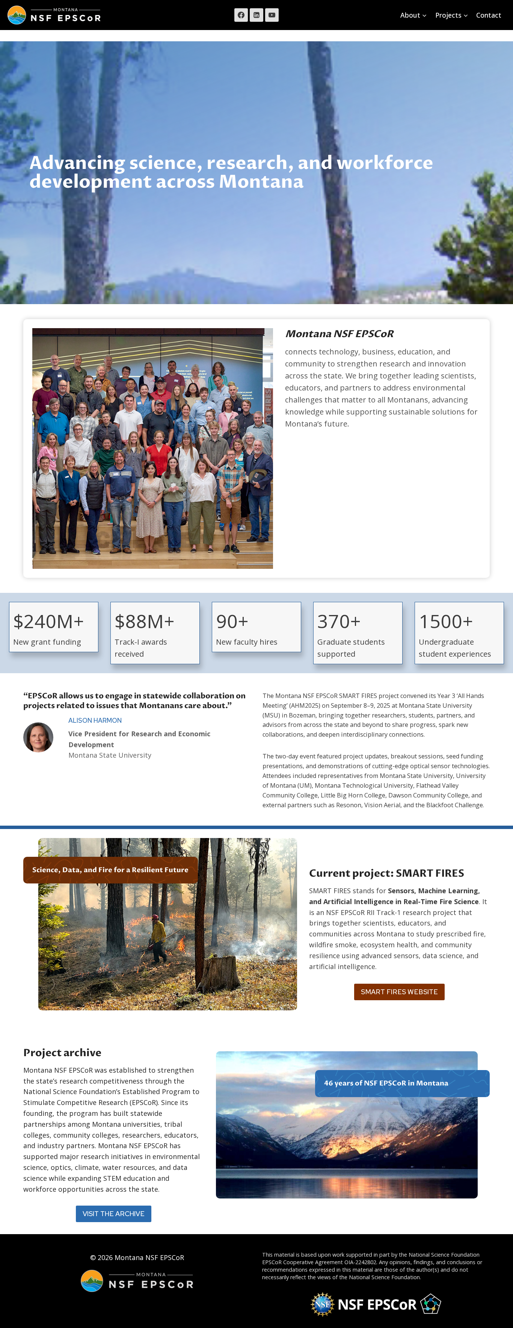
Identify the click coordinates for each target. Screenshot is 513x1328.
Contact (488, 15)
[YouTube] (272, 15)
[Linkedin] (256, 15)
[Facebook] (241, 15)
